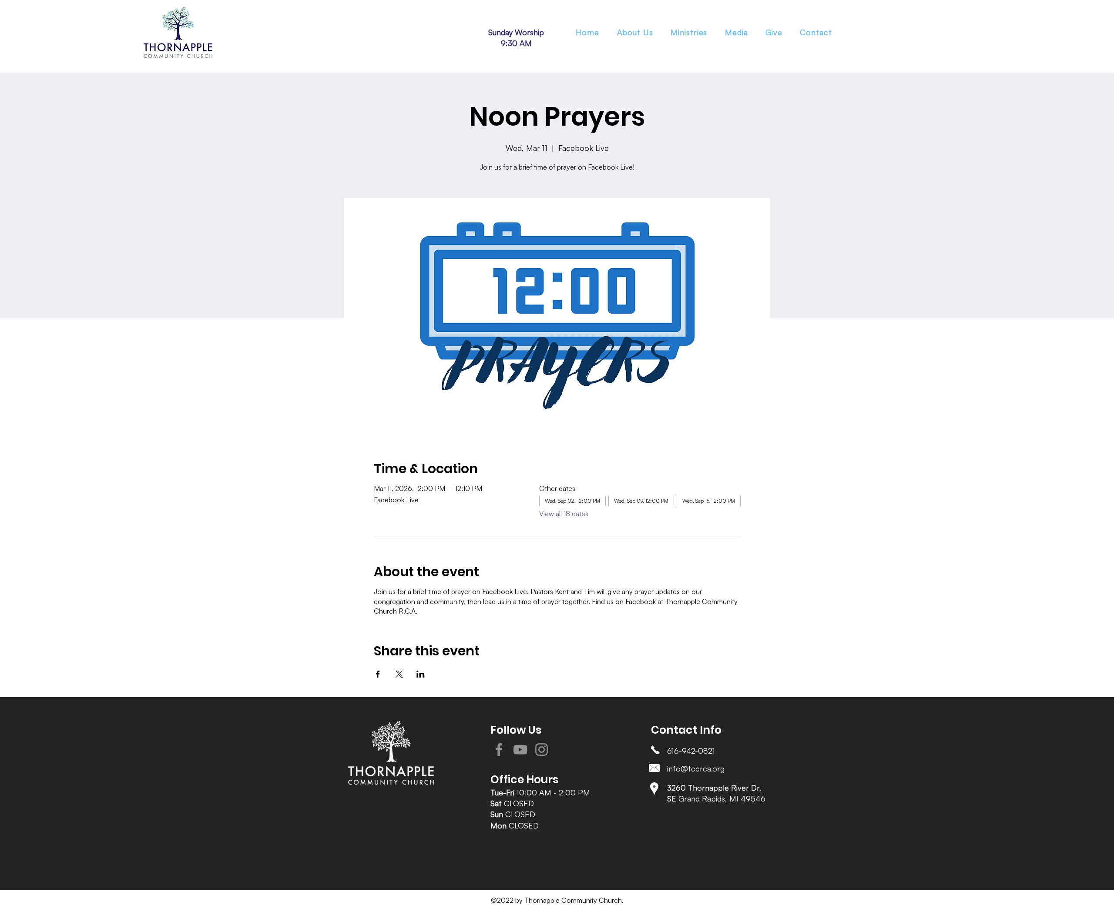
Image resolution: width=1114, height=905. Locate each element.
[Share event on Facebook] (378, 674)
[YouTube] (520, 749)
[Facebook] (498, 749)
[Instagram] (541, 749)
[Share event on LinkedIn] (420, 674)
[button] (689, 32)
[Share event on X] (399, 674)
